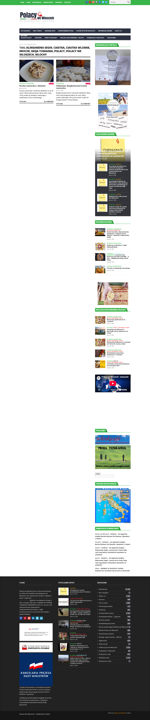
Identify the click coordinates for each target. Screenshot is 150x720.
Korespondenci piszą (65, 31)
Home (22, 2)
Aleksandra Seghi (39, 47)
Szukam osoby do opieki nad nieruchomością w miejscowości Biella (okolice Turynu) (118, 209)
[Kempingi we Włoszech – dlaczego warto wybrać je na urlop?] (100, 331)
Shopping (38, 38)
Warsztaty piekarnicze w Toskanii (116, 320)
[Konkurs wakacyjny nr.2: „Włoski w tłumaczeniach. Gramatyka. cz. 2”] (63, 647)
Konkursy (58, 2)
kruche (24, 51)
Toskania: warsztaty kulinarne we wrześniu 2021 (118, 365)
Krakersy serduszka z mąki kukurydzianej (117, 246)
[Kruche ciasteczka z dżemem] (36, 71)
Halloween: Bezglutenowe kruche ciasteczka (71, 87)
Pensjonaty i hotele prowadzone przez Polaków (80, 591)
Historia (102, 599)
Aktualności (25, 31)
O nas (28, 2)
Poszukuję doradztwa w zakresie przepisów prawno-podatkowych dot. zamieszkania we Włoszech (118, 169)
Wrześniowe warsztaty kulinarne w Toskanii (115, 354)
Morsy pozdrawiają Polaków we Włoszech (113, 627)
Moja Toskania (42, 51)
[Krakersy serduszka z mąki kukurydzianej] (100, 246)
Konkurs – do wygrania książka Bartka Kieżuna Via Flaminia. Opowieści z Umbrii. (112, 536)
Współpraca (36, 2)
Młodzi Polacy (26, 38)
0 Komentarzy (50, 101)
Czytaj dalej (22, 101)
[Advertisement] (110, 412)
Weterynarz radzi (105, 661)
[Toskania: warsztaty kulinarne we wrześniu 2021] (100, 364)
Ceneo (98, 474)
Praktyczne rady (51, 38)
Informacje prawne (105, 31)
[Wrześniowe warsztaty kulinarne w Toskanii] (100, 353)
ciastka (59, 47)
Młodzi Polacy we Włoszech (108, 630)
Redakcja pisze (50, 31)
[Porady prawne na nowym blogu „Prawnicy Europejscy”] (63, 624)
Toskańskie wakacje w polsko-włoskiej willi (78, 636)
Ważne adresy (48, 2)
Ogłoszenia (111, 38)
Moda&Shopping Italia (107, 623)
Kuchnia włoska (27, 43)
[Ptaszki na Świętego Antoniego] (100, 269)
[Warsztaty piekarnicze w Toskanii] (100, 320)
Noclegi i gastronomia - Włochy (115, 318)
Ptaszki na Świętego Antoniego (118, 268)
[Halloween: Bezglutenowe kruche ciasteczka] (73, 71)
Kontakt (67, 2)
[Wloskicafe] (112, 444)
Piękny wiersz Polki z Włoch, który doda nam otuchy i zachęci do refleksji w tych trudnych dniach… (80, 660)
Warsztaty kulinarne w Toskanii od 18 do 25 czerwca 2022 (118, 343)
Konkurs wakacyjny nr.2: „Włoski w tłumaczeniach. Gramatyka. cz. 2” (79, 647)
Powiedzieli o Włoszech (95, 38)
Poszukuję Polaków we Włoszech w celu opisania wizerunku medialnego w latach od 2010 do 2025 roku (118, 184)
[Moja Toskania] (113, 468)
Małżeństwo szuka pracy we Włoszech (118, 197)
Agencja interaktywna (120, 713)
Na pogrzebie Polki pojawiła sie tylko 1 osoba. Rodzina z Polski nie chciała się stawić (80, 612)
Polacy (59, 51)
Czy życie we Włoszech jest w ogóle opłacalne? (81, 601)
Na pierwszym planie (120, 255)
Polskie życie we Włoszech (85, 31)
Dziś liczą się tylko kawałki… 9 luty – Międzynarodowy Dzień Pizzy (118, 258)
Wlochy (41, 54)
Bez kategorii (103, 593)
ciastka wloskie (77, 47)
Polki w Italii (103, 644)
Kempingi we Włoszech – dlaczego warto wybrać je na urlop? (117, 331)
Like (52, 83)
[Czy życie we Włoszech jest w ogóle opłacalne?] (63, 602)
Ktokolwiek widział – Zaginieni (109, 617)
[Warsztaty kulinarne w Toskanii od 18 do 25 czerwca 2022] (100, 342)
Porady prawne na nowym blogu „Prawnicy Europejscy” (80, 625)
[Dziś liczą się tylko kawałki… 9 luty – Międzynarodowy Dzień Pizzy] (100, 257)
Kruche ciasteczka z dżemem (32, 86)
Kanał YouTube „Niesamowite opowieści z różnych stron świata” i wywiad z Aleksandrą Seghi (118, 234)
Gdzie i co (118, 31)
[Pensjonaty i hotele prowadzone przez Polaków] (63, 591)
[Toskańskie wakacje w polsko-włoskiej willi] (63, 636)
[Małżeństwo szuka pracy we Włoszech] (102, 197)
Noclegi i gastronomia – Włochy (72, 38)
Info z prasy (37, 31)
